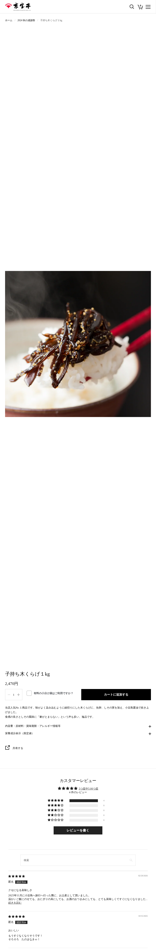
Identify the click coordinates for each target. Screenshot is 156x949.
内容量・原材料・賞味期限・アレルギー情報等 (33, 725)
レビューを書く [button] (78, 830)
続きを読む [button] (15, 902)
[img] (16, 876)
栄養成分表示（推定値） (19, 733)
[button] (56, 800)
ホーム (8, 20)
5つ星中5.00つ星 (88, 788)
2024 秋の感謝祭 (26, 20)
